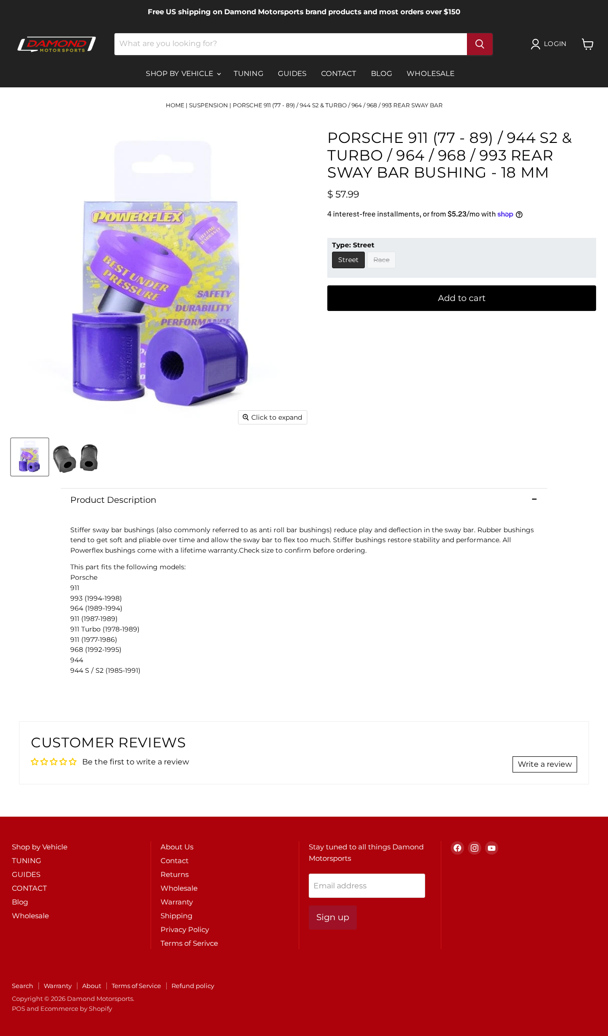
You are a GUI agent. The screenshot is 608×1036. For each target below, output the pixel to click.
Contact (175, 860)
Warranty (177, 901)
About (91, 985)
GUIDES (292, 73)
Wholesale (431, 73)
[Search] (480, 44)
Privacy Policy (185, 929)
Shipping (176, 915)
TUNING (249, 73)
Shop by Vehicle (180, 73)
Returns (175, 874)
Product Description (113, 500)
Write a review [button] (545, 764)
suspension (208, 105)
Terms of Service (136, 985)
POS (18, 1008)
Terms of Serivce (189, 943)
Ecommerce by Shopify (76, 1008)
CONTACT (339, 73)
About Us (177, 846)
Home (175, 105)
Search (22, 985)
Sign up (332, 917)
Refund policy (192, 985)
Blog (382, 73)
